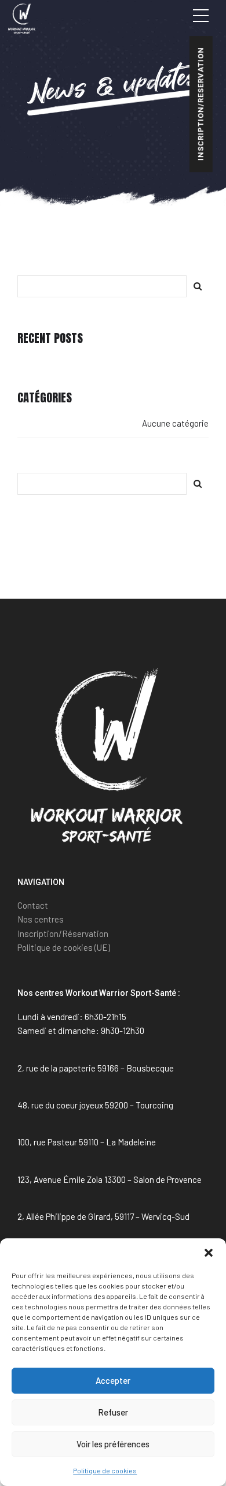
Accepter (113, 1380)
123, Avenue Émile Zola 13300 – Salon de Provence (109, 1179)
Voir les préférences (113, 1444)
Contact (32, 905)
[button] (208, 1253)
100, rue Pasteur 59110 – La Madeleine (86, 1142)
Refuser (113, 1412)
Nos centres (40, 919)
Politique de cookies (105, 1470)
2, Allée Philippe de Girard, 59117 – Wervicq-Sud (103, 1216)
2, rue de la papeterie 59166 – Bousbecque (95, 1068)
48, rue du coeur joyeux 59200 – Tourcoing (95, 1105)
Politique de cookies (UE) (63, 947)
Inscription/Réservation (62, 933)
